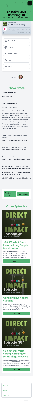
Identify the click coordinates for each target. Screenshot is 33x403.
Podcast (5, 385)
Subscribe (21, 33)
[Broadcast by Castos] (5, 33)
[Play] (5, 29)
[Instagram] (18, 379)
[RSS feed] (14, 379)
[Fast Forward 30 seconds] (18, 30)
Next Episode (23, 194)
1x (13, 29)
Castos (26, 400)
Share (28, 33)
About (5, 390)
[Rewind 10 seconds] (10, 30)
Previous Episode (8, 194)
